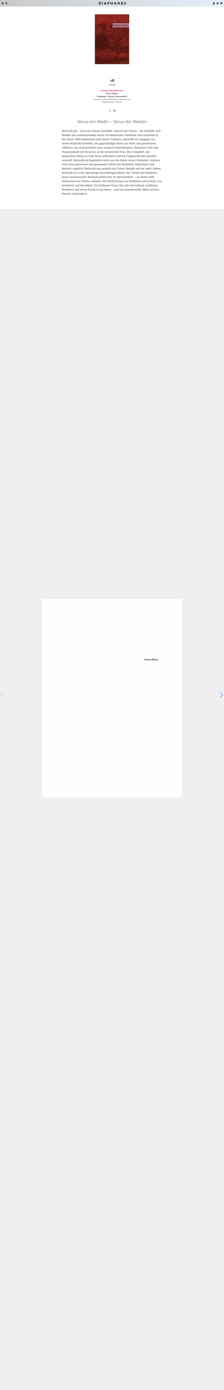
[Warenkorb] (221, 3)
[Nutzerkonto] (214, 3)
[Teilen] (114, 111)
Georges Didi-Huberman (112, 91)
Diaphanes (112, 3)
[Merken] (110, 111)
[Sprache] (218, 3)
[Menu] (3, 3)
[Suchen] (6, 3)
